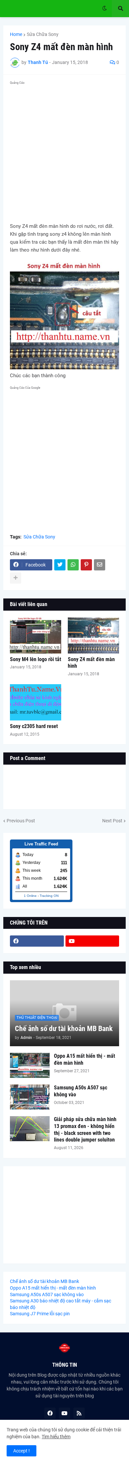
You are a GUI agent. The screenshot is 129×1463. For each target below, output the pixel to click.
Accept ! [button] (21, 1450)
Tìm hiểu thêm (56, 1436)
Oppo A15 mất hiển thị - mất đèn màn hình (84, 1059)
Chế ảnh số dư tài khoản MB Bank (64, 1028)
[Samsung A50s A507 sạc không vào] (30, 1097)
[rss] (79, 1413)
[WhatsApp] (73, 564)
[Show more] (15, 578)
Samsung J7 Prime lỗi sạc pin (40, 1313)
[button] (104, 8)
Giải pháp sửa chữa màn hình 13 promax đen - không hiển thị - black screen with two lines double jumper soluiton (85, 1129)
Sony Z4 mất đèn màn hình (91, 662)
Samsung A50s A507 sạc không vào (80, 1091)
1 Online (30, 896)
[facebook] (37, 941)
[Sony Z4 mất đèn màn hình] (93, 635)
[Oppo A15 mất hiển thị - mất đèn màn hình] (30, 1065)
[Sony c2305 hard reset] (35, 702)
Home (16, 34)
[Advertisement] (64, 151)
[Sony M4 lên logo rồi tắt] (35, 635)
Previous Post (21, 820)
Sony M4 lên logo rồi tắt (35, 659)
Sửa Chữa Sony (43, 34)
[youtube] (92, 941)
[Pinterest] (86, 564)
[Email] (99, 564)
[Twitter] (59, 564)
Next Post (112, 820)
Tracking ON (49, 896)
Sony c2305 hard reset (34, 726)
